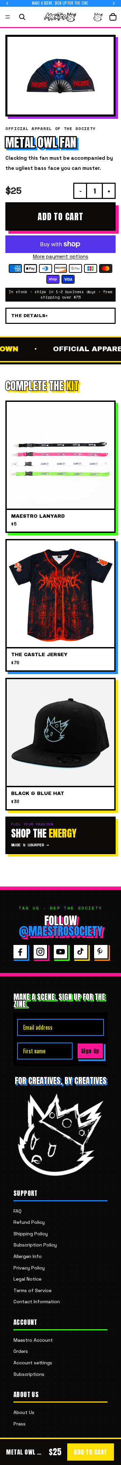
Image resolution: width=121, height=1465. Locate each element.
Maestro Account (33, 1340)
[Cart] (113, 16)
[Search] (22, 16)
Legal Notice (27, 1279)
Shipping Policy (30, 1234)
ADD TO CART (60, 216)
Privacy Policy (29, 1268)
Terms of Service (32, 1290)
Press (19, 1424)
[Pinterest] (101, 951)
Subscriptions (28, 1374)
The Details (28, 315)
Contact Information (36, 1302)
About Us (23, 1412)
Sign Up (90, 1051)
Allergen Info (27, 1256)
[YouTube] (60, 951)
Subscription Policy (35, 1245)
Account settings (32, 1363)
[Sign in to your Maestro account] (98, 16)
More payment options (60, 256)
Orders (20, 1351)
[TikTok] (80, 951)
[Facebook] (20, 951)
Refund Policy (29, 1222)
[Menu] (7, 17)
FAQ (17, 1211)
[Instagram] (40, 951)
